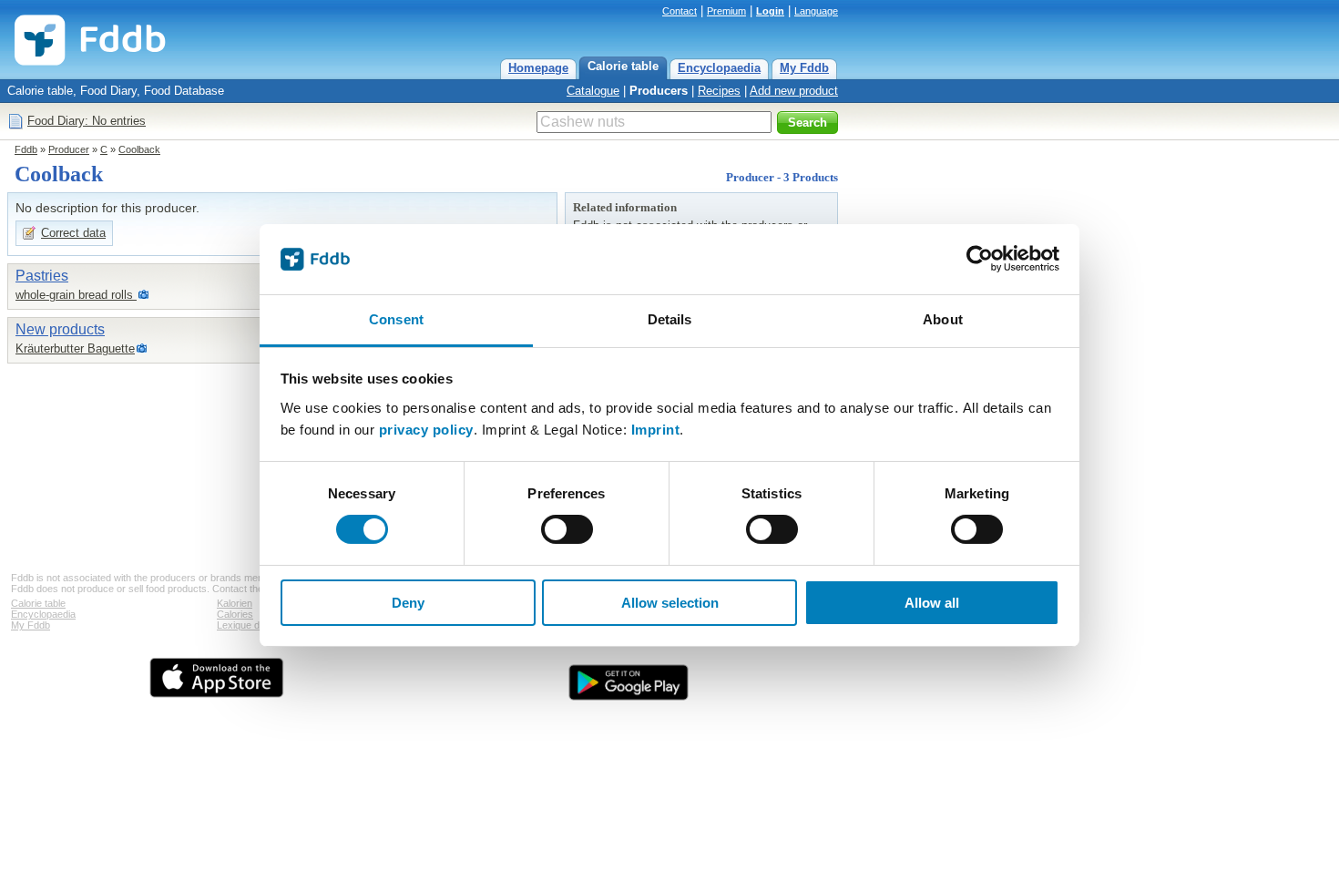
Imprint (655, 429)
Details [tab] (670, 319)
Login (770, 10)
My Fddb (804, 68)
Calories (235, 614)
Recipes (719, 90)
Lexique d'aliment (254, 625)
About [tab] (943, 319)
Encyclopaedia (719, 68)
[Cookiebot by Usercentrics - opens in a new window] (979, 258)
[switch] (567, 529)
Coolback (139, 149)
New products (60, 329)
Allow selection (670, 602)
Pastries (41, 275)
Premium (726, 10)
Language (816, 10)
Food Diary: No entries (86, 121)
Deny (408, 602)
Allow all (932, 602)
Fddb (26, 149)
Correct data (73, 233)
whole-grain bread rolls (76, 295)
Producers (658, 90)
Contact (679, 10)
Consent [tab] (396, 319)
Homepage (538, 68)
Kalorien (234, 603)
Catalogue (593, 90)
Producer (68, 149)
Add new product (794, 90)
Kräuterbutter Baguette (75, 348)
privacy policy (426, 429)
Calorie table (623, 66)
